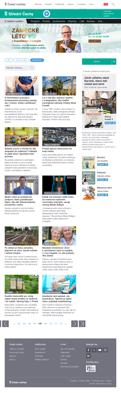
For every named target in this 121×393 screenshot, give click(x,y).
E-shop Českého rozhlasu (96, 71)
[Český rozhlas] (15, 4)
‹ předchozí (5, 323)
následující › (74, 323)
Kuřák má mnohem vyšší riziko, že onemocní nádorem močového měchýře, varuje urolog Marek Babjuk (58, 201)
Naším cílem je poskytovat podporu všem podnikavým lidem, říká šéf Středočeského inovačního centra (20, 201)
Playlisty (72, 21)
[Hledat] (113, 4)
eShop (12, 359)
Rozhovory (36, 60)
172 (61, 324)
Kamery (107, 16)
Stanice (71, 4)
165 (24, 324)
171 (55, 324)
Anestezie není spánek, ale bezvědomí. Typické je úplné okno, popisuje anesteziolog (56, 299)
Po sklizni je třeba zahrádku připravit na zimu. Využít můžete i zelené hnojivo (21, 250)
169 (45, 324)
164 (19, 324)
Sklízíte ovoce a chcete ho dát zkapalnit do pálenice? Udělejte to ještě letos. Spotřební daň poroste (21, 152)
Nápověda (64, 352)
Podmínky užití (98, 381)
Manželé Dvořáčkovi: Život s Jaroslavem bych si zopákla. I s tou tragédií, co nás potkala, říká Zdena (58, 252)
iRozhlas (38, 4)
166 (29, 324)
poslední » (82, 323)
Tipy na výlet (21, 60)
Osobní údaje (84, 381)
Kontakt (63, 363)
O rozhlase (81, 4)
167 (34, 324)
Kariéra (63, 359)
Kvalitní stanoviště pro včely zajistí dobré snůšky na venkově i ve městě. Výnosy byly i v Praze (21, 299)
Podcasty (39, 356)
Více (101, 21)
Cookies (73, 381)
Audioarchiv (109, 14)
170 (50, 324)
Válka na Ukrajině (16, 349)
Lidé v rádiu (65, 356)
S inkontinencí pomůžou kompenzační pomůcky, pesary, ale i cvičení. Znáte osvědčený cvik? (21, 101)
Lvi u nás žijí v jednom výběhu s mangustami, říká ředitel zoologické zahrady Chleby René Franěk (59, 101)
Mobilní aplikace (42, 359)
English (109, 381)
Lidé (82, 21)
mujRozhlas (59, 4)
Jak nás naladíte (67, 349)
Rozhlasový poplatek (69, 367)
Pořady (46, 21)
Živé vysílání (40, 349)
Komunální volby (16, 352)
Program (48, 4)
